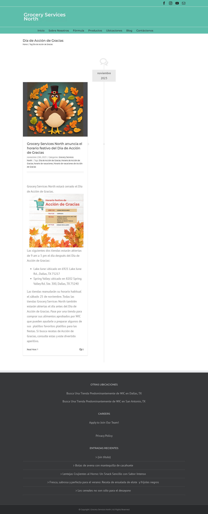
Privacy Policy (104, 436)
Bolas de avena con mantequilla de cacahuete (104, 465)
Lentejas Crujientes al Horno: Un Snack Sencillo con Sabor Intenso (104, 474)
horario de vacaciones (43, 163)
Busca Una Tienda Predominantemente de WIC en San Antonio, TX (104, 401)
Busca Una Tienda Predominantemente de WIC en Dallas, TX (104, 393)
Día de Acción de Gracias (50, 160)
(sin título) (104, 457)
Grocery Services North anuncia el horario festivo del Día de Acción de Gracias (54, 148)
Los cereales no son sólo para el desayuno (104, 490)
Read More (31, 349)
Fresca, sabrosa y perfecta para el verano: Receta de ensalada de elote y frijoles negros (104, 482)
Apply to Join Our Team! (104, 422)
